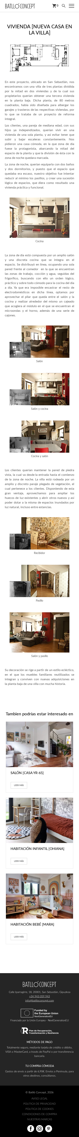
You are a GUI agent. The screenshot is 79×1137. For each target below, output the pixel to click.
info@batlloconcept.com (39, 1000)
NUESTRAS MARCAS (39, 1119)
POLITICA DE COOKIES (39, 1109)
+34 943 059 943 (39, 996)
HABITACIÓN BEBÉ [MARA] (32, 924)
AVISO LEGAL (39, 1098)
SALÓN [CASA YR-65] (27, 773)
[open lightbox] (39, 58)
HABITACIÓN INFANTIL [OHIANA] (37, 849)
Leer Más (19, 785)
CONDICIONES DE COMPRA (39, 1114)
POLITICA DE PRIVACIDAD (39, 1104)
